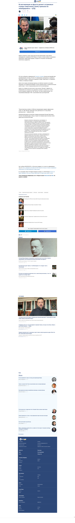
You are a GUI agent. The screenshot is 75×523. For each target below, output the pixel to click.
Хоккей (20, 468)
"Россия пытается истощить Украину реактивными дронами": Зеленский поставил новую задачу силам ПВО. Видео (37, 318)
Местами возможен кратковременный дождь (26, 276)
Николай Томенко (22, 391)
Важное (20, 237)
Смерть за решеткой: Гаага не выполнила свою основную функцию (32, 384)
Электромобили (40, 484)
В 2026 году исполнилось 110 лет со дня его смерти (27, 261)
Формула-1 (20, 470)
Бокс (38, 468)
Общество (40, 454)
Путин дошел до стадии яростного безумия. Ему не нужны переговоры (33, 409)
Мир (20, 452)
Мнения (20, 375)
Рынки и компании (22, 497)
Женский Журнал (21, 510)
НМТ (38, 478)
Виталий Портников (22, 385)
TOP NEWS (21, 296)
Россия (20, 192)
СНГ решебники (21, 479)
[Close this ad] (74, 517)
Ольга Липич (24, 10)
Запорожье (20, 460)
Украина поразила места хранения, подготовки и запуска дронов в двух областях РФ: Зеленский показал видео (37, 333)
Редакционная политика (22, 194)
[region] (37, 68)
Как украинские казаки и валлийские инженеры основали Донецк (32, 390)
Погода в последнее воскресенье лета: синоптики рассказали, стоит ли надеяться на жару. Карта (35, 274)
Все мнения (21, 434)
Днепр (38, 460)
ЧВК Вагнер (35, 192)
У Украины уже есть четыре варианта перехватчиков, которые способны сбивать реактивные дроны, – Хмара (37, 325)
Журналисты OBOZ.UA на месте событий (44, 446)
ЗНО (19, 478)
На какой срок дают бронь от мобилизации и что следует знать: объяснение (33, 266)
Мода (38, 508)
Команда (39, 441)
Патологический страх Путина (25, 421)
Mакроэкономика (40, 497)
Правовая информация (22, 443)
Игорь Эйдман (21, 423)
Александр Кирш (22, 430)
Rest (20, 372)
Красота (20, 508)
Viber (52, 175)
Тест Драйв (21, 484)
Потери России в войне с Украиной (27, 192)
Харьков (39, 459)
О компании (21, 441)
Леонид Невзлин (22, 411)
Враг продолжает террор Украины (24, 327)
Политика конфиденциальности (42, 443)
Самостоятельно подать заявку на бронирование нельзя (28, 268)
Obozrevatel (47, 175)
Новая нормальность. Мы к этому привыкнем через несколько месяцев (33, 415)
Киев (19, 459)
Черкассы (20, 462)
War (27, 10)
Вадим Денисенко (22, 417)
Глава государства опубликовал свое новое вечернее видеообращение (31, 320)
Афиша (20, 507)
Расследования (41, 452)
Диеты (20, 492)
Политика (39, 450)
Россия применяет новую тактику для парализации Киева (30, 377)
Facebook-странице (39, 76)
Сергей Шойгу (46, 192)
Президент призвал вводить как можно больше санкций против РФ (30, 335)
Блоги (20, 454)
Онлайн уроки (21, 476)
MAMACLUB (39, 502)
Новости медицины (22, 502)
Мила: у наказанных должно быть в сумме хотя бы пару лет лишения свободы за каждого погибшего (34, 429)
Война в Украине (40, 192)
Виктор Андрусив (22, 379)
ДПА (38, 476)
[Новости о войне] (20, 235)
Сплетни (39, 507)
